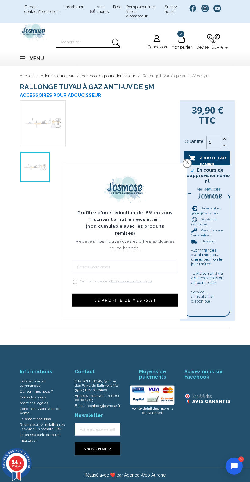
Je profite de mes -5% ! (125, 300)
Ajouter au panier (207, 160)
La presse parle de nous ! (40, 435)
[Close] (187, 162)
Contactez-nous (33, 397)
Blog (117, 7)
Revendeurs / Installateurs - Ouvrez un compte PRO (42, 426)
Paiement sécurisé (35, 419)
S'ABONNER (98, 449)
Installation (74, 7)
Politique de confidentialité (131, 281)
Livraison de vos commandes (33, 383)
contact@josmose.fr (104, 406)
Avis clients (103, 9)
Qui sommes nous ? (36, 391)
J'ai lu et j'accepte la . (116, 281)
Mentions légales (34, 403)
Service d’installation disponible (202, 296)
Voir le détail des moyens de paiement (152, 410)
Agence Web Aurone (145, 475)
